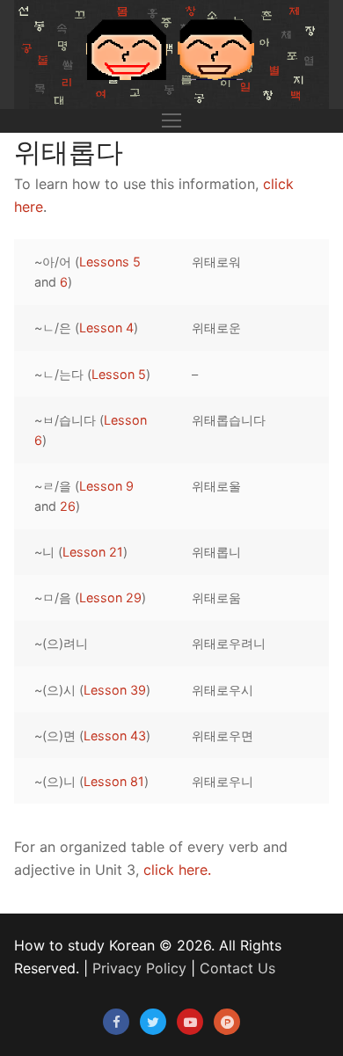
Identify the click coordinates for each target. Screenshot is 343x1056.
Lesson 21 (92, 551)
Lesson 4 (106, 327)
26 (68, 506)
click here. (177, 869)
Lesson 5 (118, 374)
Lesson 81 (114, 781)
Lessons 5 (110, 261)
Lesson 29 (110, 597)
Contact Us (237, 968)
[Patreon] (227, 1022)
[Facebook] (116, 1022)
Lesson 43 (115, 735)
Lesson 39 (115, 689)
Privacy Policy (139, 968)
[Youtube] (190, 1022)
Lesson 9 (106, 485)
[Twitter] (153, 1022)
